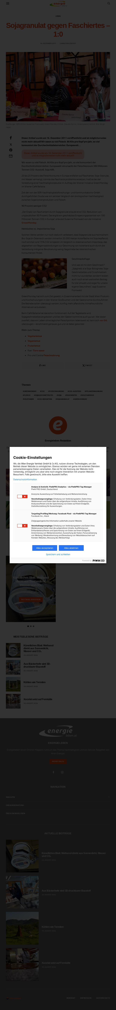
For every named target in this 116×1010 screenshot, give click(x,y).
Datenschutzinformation (25, 479)
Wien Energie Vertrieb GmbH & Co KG (39, 463)
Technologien (80, 463)
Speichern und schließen (58, 554)
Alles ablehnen (71, 548)
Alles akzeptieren (44, 548)
